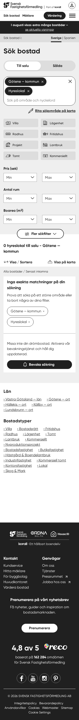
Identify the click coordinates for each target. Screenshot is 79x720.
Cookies (34, 708)
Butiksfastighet (52, 450)
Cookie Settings (39, 712)
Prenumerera (39, 628)
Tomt (51, 434)
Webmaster (50, 708)
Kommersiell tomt (52, 460)
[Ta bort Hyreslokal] (28, 322)
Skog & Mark (15, 471)
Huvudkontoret (15, 582)
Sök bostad (12, 15)
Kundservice (13, 565)
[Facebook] (21, 678)
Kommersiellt (37, 439)
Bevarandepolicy (51, 703)
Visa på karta (64, 262)
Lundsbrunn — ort (19, 410)
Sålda (57, 66)
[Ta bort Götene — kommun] (42, 311)
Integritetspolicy (26, 703)
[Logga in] (71, 5)
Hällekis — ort (15, 404)
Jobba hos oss (54, 582)
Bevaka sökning (41, 364)
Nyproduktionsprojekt (22, 444)
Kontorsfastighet (18, 465)
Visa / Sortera (21, 262)
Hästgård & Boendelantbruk (27, 455)
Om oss (48, 565)
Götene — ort (59, 399)
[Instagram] (44, 678)
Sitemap (67, 708)
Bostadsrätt (28, 429)
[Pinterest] (56, 678)
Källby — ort (43, 404)
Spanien (69, 37)
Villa (8, 429)
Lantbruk (12, 439)
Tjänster (48, 571)
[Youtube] (33, 678)
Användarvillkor (16, 708)
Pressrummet (52, 576)
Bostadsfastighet (19, 450)
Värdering (55, 15)
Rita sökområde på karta (55, 111)
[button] (72, 15)
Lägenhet (32, 434)
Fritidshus (52, 429)
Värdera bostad (16, 587)
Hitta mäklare (14, 571)
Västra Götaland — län (23, 399)
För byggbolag (15, 576)
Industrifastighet (18, 460)
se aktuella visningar (39, 29)
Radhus (11, 434)
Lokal (43, 465)
